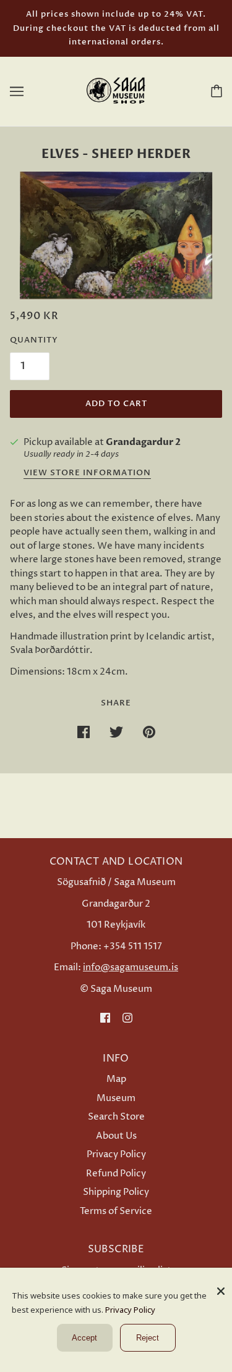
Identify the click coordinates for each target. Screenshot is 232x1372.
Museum (116, 1098)
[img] (105, 1018)
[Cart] (214, 90)
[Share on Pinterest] (149, 732)
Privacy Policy (116, 1154)
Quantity (34, 340)
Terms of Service (116, 1211)
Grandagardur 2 (143, 442)
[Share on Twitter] (116, 732)
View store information (87, 473)
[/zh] (116, 90)
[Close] (221, 1286)
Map (116, 1079)
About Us (116, 1135)
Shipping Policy (116, 1192)
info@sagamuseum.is (130, 967)
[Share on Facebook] (83, 732)
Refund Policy (116, 1173)
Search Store (116, 1116)
